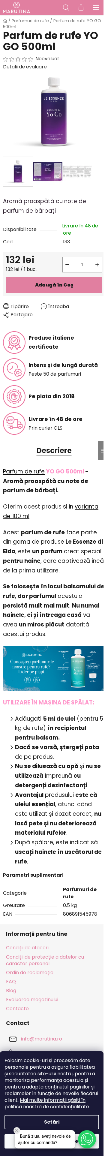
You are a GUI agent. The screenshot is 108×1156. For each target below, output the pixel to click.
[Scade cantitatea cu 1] (67, 264)
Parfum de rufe (24, 471)
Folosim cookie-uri (26, 1060)
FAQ (11, 981)
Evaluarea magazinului (32, 999)
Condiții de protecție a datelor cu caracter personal (45, 960)
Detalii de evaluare (25, 67)
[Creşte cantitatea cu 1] (97, 264)
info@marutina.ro (41, 1039)
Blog (11, 990)
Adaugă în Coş (54, 284)
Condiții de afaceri (27, 947)
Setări (52, 1121)
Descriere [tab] (54, 450)
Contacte (17, 1008)
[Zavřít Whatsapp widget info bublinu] (17, 1130)
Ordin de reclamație (29, 972)
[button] (87, 1139)
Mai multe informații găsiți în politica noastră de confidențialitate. (47, 1103)
